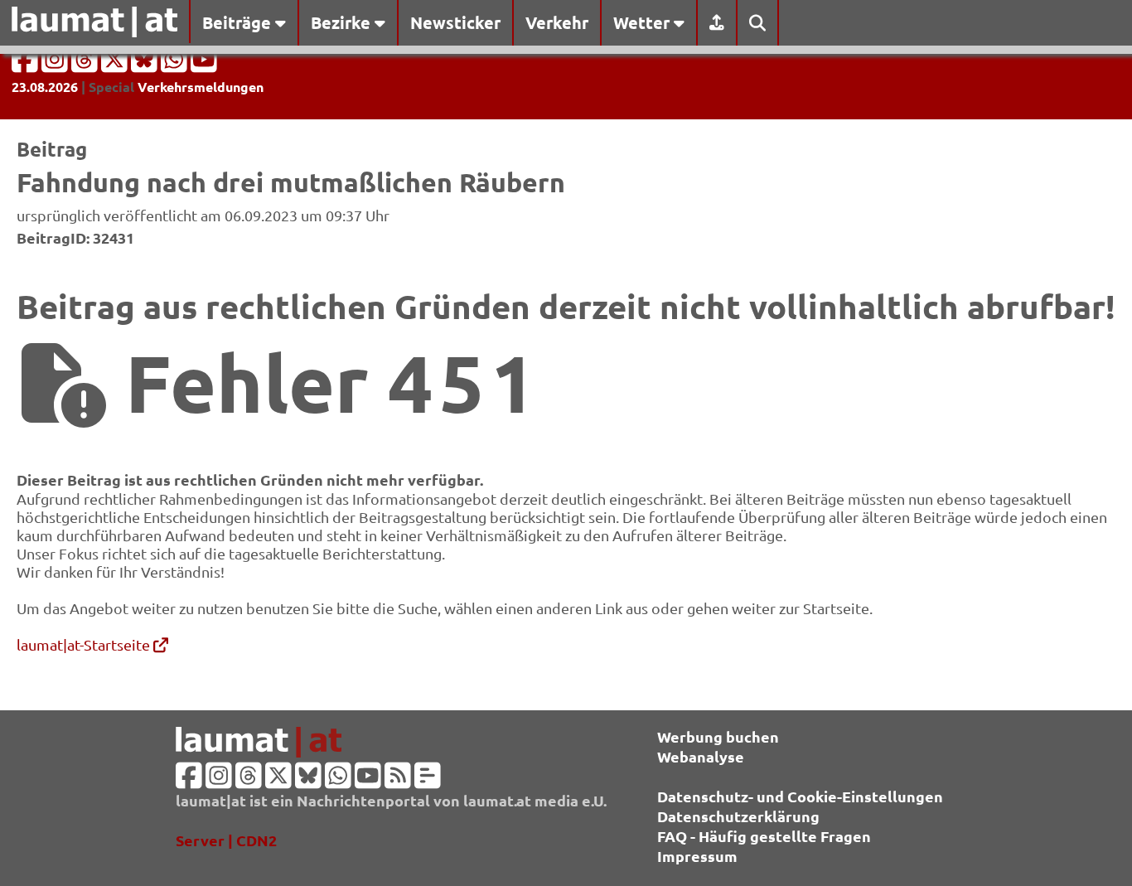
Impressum (697, 855)
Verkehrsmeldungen (201, 86)
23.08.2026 (45, 86)
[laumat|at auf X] (116, 64)
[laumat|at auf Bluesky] (146, 64)
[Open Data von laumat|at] (427, 780)
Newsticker (455, 22)
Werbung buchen (718, 736)
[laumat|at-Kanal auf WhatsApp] (176, 64)
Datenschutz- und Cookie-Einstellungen (800, 796)
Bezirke (343, 22)
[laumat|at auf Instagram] (56, 64)
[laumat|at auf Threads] (86, 64)
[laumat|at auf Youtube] (204, 64)
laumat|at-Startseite (85, 644)
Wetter (643, 22)
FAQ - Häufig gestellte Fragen (764, 835)
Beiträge (238, 22)
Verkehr (556, 22)
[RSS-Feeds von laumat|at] (398, 780)
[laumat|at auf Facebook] (26, 64)
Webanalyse (700, 756)
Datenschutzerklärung (738, 815)
